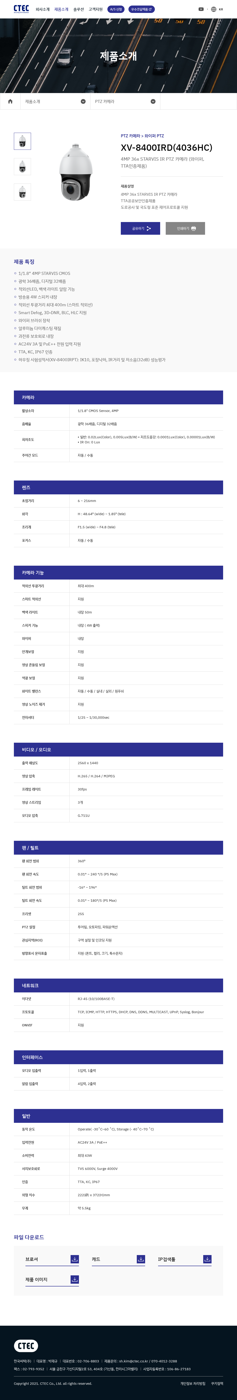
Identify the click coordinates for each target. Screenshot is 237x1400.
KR (221, 9)
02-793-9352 (33, 1369)
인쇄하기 (183, 228)
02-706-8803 (88, 1361)
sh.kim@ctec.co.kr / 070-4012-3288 (148, 1361)
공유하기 (138, 228)
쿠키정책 (217, 1383)
